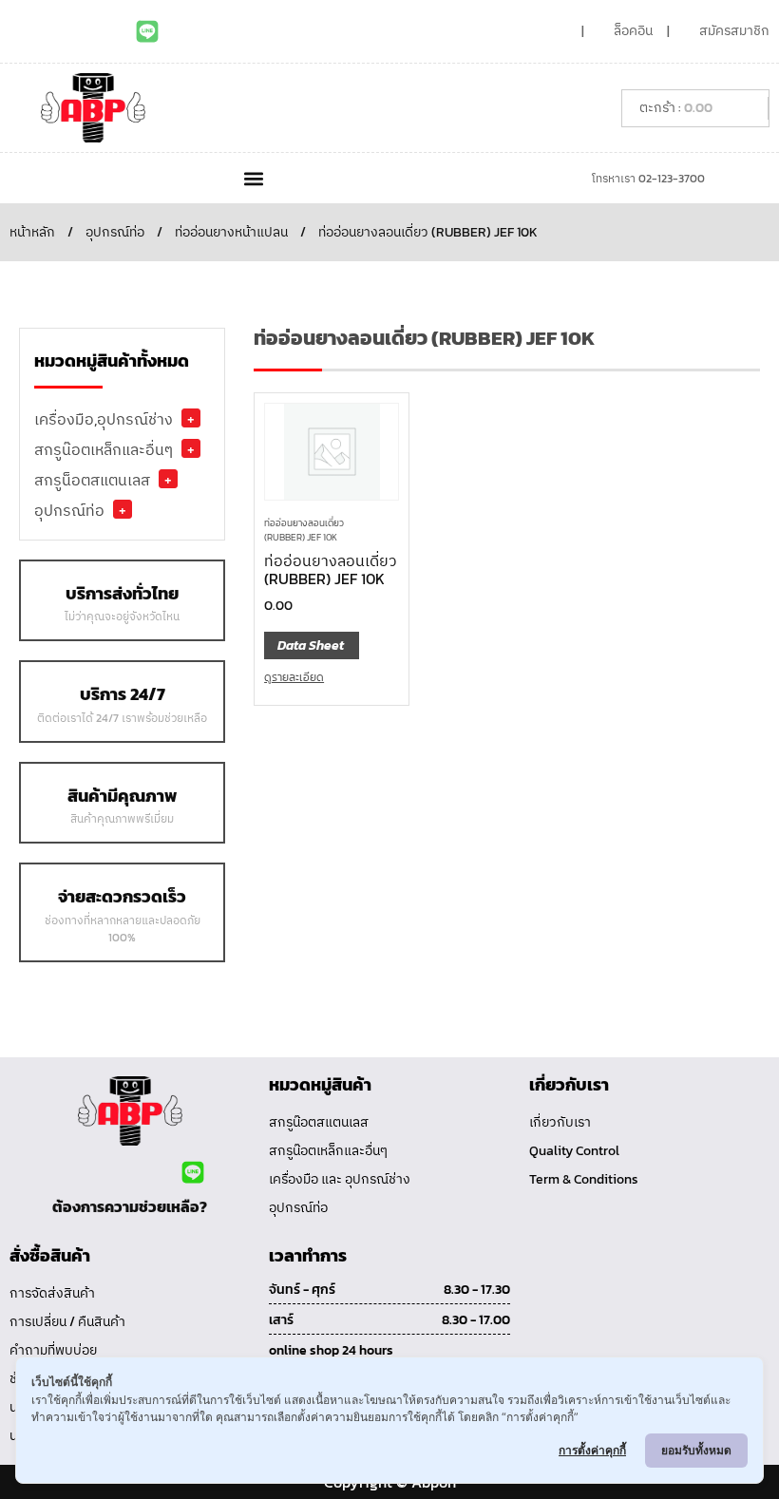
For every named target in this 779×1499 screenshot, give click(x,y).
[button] (253, 178)
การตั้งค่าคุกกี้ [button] (592, 1450)
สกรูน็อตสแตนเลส (92, 479)
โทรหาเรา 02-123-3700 (648, 178)
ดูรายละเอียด (294, 677)
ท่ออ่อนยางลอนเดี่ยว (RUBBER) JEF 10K (304, 530)
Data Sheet (310, 645)
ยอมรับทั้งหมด (696, 1450)
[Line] (147, 31)
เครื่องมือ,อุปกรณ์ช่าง (103, 419)
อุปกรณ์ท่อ (115, 232)
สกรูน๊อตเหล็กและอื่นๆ (103, 449)
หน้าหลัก (32, 232)
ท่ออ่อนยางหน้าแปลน (231, 232)
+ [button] (191, 417)
